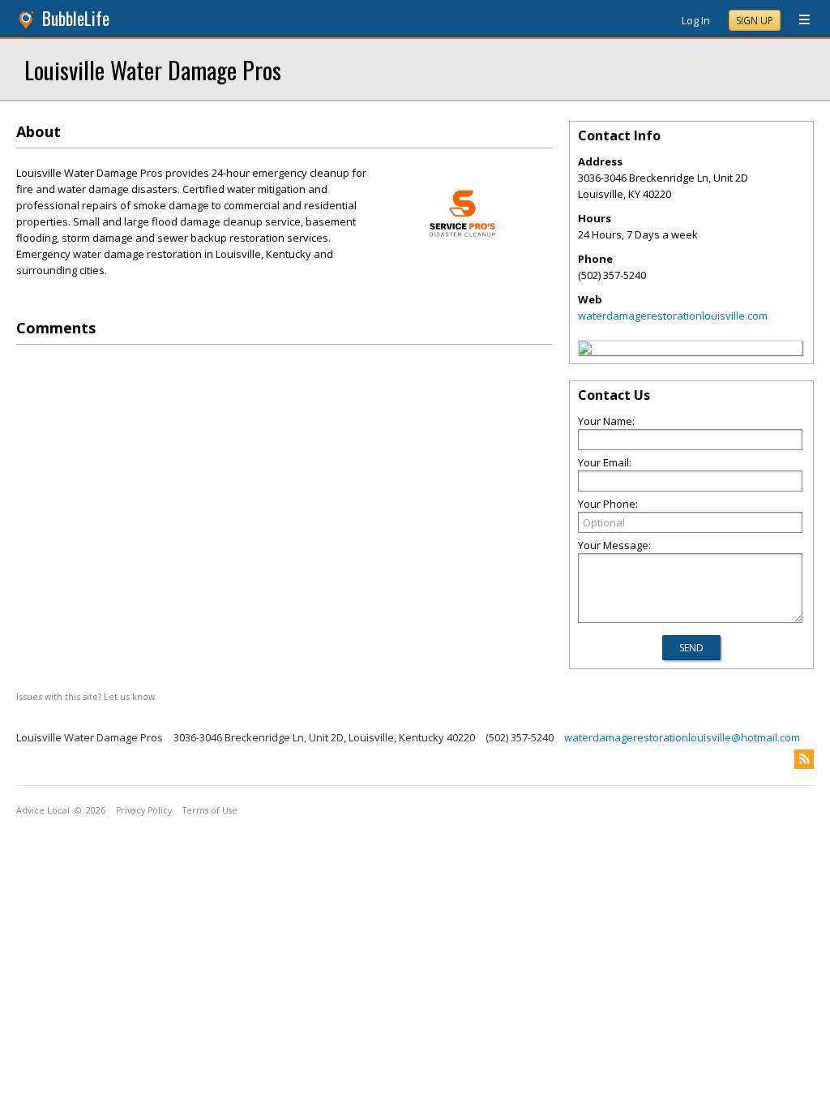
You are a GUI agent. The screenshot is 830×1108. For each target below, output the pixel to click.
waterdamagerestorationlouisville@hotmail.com (682, 737)
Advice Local (43, 810)
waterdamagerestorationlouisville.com (673, 315)
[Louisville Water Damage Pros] (585, 350)
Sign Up (754, 21)
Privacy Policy (144, 810)
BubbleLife (75, 18)
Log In (696, 20)
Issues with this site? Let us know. (86, 696)
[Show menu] (798, 20)
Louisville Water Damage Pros (152, 69)
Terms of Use (209, 810)
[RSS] (804, 759)
